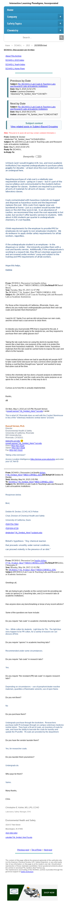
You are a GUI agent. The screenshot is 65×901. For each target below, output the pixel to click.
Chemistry (12, 30)
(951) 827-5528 (18, 448)
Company (12, 16)
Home (10, 10)
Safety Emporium (27, 871)
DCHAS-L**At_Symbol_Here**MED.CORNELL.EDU (31, 482)
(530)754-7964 (12, 524)
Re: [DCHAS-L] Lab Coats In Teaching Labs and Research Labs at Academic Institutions (33, 85)
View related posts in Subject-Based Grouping (34, 126)
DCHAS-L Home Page (15, 69)
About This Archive (13, 56)
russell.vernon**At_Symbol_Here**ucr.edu (25, 411)
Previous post (23, 850)
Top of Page (36, 850)
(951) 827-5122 (16, 450)
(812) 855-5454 (11, 833)
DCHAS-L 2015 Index (15, 60)
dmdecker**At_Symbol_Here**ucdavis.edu (24, 533)
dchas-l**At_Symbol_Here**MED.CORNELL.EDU (26, 474)
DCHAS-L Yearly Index (15, 64)
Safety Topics (14, 23)
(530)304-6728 (12, 528)
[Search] (61, 37)
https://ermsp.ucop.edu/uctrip (42, 459)
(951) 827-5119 (17, 445)
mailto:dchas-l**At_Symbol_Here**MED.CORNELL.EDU (26, 561)
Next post (48, 850)
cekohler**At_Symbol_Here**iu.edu (19, 837)
